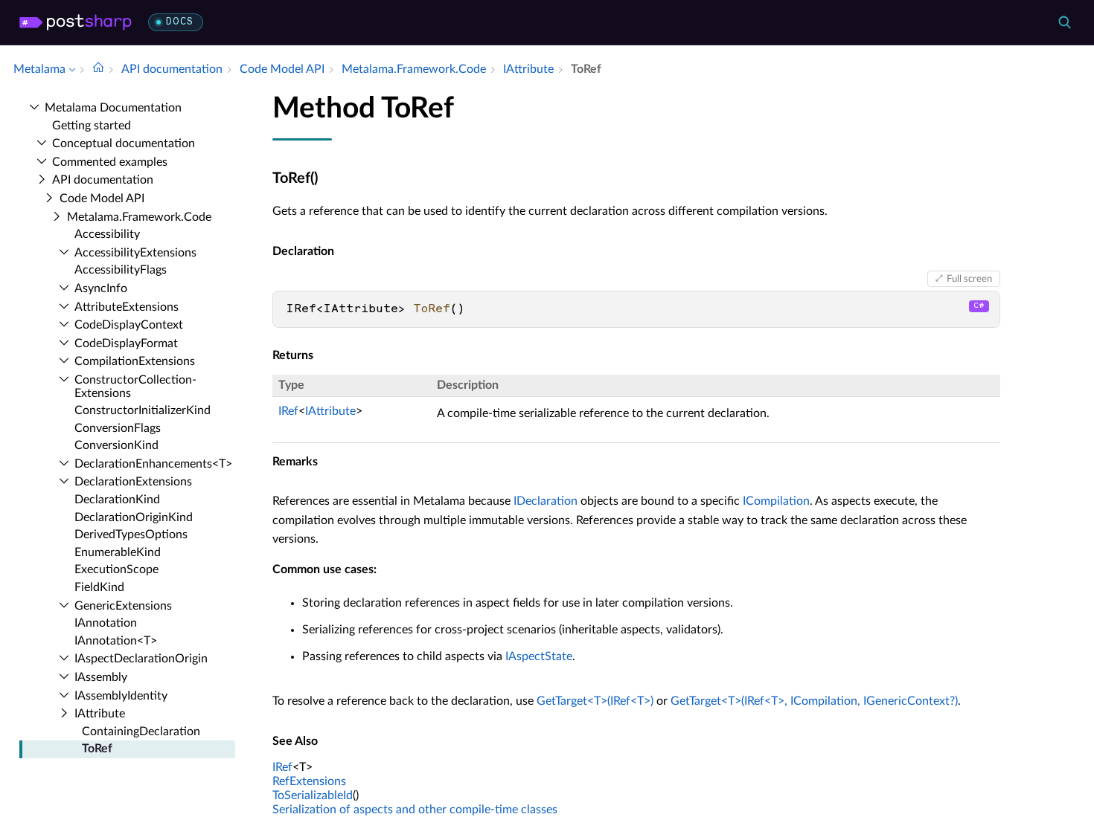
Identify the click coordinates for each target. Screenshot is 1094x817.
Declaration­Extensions (133, 482)
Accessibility (107, 234)
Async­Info (100, 288)
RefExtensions (309, 781)
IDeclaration (546, 501)
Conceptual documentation (123, 143)
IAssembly (100, 677)
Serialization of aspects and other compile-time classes (414, 810)
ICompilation (776, 501)
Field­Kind (99, 587)
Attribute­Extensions (126, 307)
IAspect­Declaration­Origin (141, 659)
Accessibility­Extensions (135, 253)
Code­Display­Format (126, 343)
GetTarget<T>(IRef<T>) (595, 701)
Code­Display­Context (128, 325)
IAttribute (99, 714)
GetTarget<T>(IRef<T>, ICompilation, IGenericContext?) (814, 701)
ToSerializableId (312, 795)
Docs (179, 22)
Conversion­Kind (116, 445)
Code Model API (102, 198)
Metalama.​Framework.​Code (139, 217)
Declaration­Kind (117, 500)
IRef (288, 411)
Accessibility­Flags (120, 270)
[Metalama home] (75, 22)
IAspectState (538, 656)
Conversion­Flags (117, 428)
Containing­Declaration (141, 731)
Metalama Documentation (113, 108)
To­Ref (97, 749)
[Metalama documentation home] (98, 69)
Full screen (969, 278)
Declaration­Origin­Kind (133, 517)
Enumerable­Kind (117, 552)
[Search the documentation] (1064, 22)
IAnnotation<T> (115, 641)
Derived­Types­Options (131, 534)
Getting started (91, 126)
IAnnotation (105, 623)
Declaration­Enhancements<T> (153, 464)
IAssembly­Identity (120, 696)
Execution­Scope (116, 569)
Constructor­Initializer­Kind (142, 410)
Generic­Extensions (123, 606)
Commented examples (109, 162)
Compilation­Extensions (134, 361)
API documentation (102, 180)
